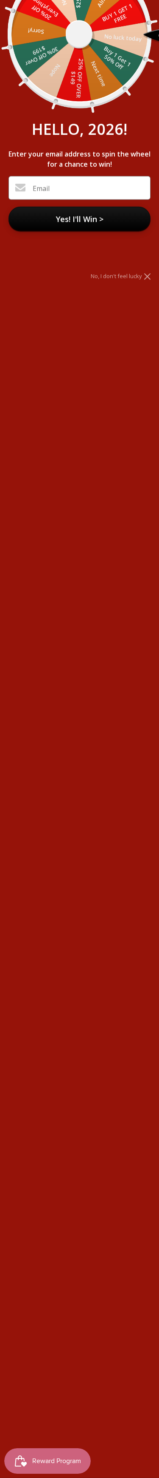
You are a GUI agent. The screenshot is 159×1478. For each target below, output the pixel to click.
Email (41, 188)
